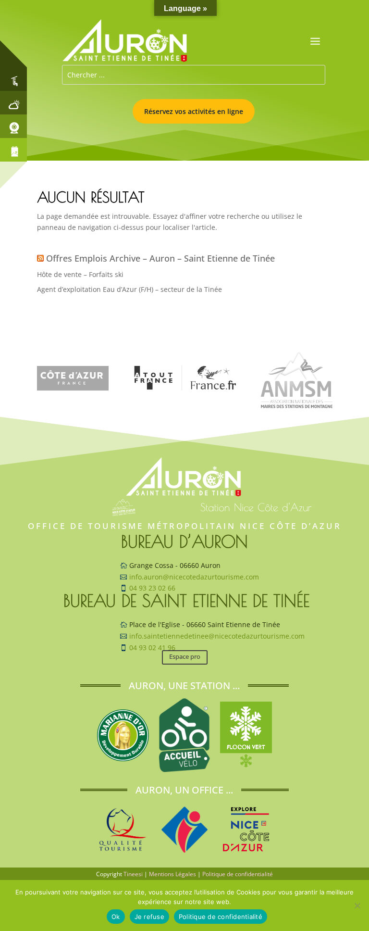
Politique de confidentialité (237, 874)
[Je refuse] (357, 905)
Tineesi (133, 874)
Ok (115, 916)
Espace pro (184, 656)
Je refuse (149, 916)
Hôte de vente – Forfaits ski (80, 274)
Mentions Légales (172, 874)
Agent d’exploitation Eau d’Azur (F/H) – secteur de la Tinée (129, 289)
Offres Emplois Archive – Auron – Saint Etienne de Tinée (160, 258)
